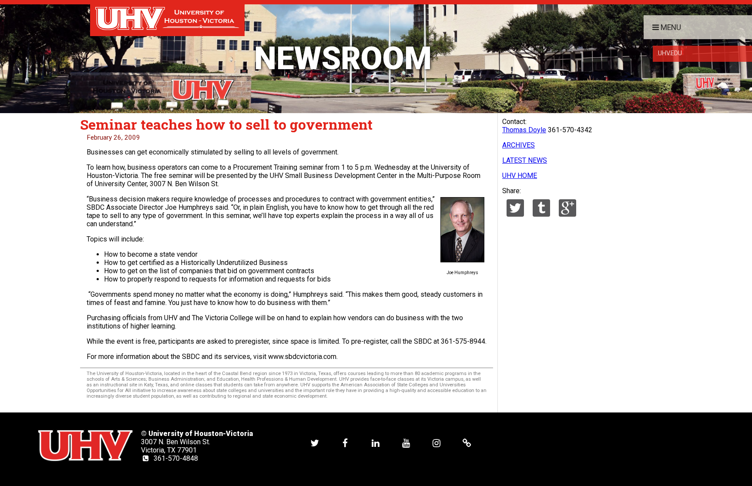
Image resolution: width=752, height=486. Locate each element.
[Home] (167, 18)
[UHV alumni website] (467, 443)
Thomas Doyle (524, 130)
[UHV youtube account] (406, 443)
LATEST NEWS (524, 160)
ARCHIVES (518, 145)
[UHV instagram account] (436, 443)
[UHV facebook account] (345, 443)
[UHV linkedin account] (376, 443)
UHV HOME (519, 175)
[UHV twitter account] (315, 443)
